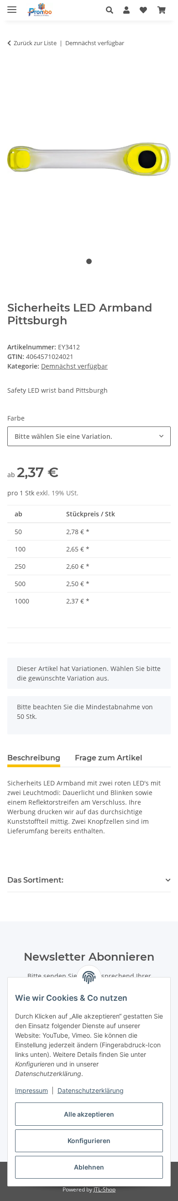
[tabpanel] (89, 159)
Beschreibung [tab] (33, 758)
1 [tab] (89, 261)
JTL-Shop (104, 1189)
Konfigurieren (89, 1140)
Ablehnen (89, 1167)
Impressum (31, 1090)
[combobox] (89, 436)
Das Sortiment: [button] (35, 880)
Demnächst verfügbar (74, 366)
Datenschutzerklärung (91, 1090)
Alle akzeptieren (89, 1114)
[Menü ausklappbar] (11, 5)
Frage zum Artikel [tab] (108, 758)
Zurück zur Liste (35, 43)
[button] (112, 10)
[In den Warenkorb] (14, 72)
